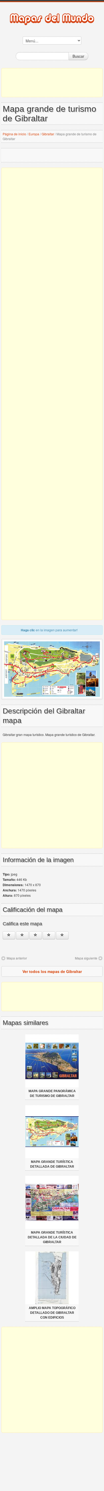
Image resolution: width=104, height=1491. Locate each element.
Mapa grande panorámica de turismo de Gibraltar (52, 1093)
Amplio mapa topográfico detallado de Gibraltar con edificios (52, 1312)
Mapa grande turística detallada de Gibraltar (52, 1164)
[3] (35, 935)
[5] (62, 935)
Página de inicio (14, 134)
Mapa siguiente (86, 958)
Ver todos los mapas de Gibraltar (52, 971)
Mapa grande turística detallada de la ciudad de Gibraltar (52, 1237)
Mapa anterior (17, 958)
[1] (9, 935)
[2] (22, 935)
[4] (49, 935)
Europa (34, 134)
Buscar (78, 56)
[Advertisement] (52, 82)
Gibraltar (48, 134)
